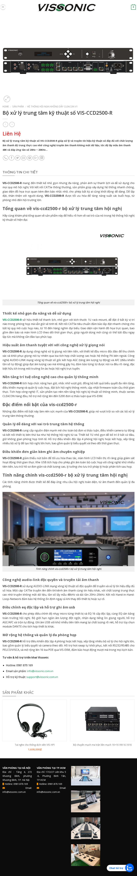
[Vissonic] (68, 7)
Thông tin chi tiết (20, 172)
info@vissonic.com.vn (40, 671)
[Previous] (2, 728)
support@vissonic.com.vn (42, 677)
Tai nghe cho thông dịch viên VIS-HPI (35, 744)
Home (6, 106)
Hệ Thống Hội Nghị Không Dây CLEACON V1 (52, 106)
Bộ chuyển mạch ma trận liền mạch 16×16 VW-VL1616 (102, 744)
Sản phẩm (18, 106)
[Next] (134, 728)
